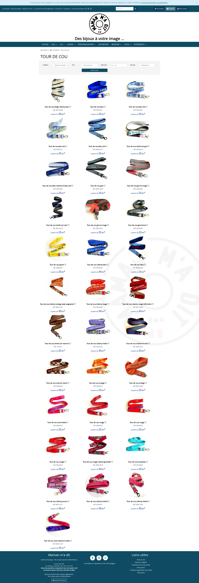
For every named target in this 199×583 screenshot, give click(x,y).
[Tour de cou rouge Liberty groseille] (98, 445)
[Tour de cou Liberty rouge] (98, 287)
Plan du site (141, 560)
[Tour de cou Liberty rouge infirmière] (138, 287)
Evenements (139, 44)
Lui (61, 44)
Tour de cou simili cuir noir (57, 225)
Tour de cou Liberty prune (57, 501)
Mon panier (183, 9)
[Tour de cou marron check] (58, 366)
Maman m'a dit (27, 9)
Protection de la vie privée (141, 565)
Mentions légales (141, 562)
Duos (126, 44)
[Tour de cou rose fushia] (58, 406)
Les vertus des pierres (78, 9)
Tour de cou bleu (97, 107)
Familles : (45, 65)
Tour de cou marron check (57, 383)
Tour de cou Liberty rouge (97, 304)
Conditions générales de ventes (141, 570)
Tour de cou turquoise (137, 462)
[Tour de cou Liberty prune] (58, 485)
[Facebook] (92, 557)
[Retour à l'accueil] (99, 24)
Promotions (58, 9)
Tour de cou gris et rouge (137, 186)
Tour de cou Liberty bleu (97, 264)
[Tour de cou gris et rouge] (138, 169)
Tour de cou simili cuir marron (57, 343)
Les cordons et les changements (44, 9)
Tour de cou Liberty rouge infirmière (137, 304)
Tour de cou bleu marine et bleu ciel (57, 186)
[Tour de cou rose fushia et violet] (58, 524)
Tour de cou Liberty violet (97, 343)
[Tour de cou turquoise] (138, 445)
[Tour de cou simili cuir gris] (138, 129)
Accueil (45, 44)
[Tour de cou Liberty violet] (98, 327)
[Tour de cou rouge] (98, 406)
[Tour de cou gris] (98, 169)
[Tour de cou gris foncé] (138, 208)
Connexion (160, 9)
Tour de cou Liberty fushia (97, 501)
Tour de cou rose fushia (57, 422)
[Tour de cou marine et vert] (138, 327)
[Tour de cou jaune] (58, 248)
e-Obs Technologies (108, 563)
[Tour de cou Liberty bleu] (98, 248)
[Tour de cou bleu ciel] (138, 90)
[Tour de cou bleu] (98, 90)
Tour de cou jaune (57, 264)
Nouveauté (6, 9)
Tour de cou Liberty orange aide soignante (57, 304)
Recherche (141, 573)
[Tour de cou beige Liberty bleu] (58, 90)
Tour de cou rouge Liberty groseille (97, 462)
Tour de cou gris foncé (137, 225)
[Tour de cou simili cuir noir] (58, 208)
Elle (54, 44)
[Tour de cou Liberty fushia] (98, 485)
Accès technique (60, 580)
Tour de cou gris (97, 186)
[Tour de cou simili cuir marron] (58, 327)
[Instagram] (98, 557)
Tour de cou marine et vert (137, 343)
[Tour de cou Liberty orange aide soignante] (58, 287)
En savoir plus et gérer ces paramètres (154, 3)
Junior (70, 44)
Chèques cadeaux (16, 9)
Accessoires (66, 9)
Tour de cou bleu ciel (137, 107)
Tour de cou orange (97, 383)
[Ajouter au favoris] (70, 107)
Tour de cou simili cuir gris (137, 146)
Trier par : (133, 65)
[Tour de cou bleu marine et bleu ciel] (58, 169)
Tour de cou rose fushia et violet (57, 541)
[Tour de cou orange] (98, 366)
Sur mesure (103, 44)
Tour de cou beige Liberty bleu (57, 107)
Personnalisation (86, 44)
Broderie (116, 44)
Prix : (73, 65)
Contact (171, 9)
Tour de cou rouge (97, 422)
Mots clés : (104, 65)
